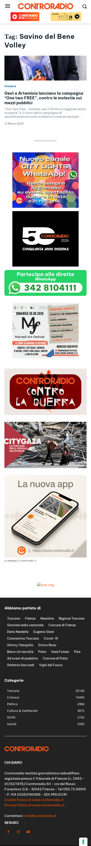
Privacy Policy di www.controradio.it (34, 805)
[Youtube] (28, 832)
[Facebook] (8, 832)
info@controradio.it (40, 816)
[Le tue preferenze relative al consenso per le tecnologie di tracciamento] (83, 842)
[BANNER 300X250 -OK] (45, 357)
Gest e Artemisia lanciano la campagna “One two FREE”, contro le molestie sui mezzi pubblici (43, 98)
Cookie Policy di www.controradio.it (33, 800)
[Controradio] (45, 6)
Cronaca (10, 86)
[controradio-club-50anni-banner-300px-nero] (45, 265)
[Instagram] (18, 832)
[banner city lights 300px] (45, 206)
